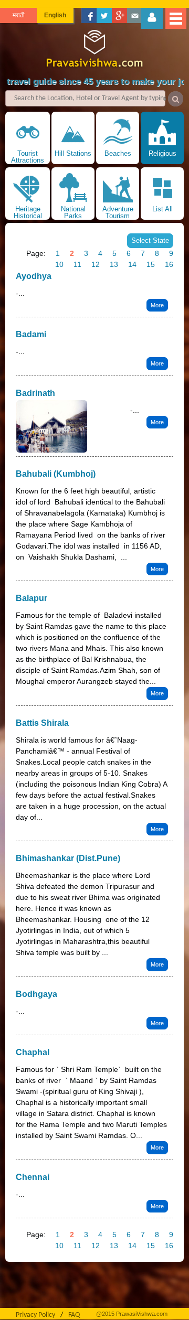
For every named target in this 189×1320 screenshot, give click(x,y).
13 (114, 264)
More (157, 305)
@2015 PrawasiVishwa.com (131, 1314)
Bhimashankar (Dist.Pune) (68, 858)
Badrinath (35, 393)
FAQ (74, 1315)
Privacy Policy (35, 1315)
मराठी (19, 15)
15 (150, 264)
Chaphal (32, 1052)
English (55, 15)
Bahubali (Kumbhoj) (56, 473)
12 (95, 264)
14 (132, 264)
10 (59, 264)
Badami (31, 334)
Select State (150, 240)
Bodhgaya (36, 994)
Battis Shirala (42, 722)
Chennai (32, 1177)
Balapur (31, 598)
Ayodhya (33, 276)
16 (169, 264)
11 (77, 264)
